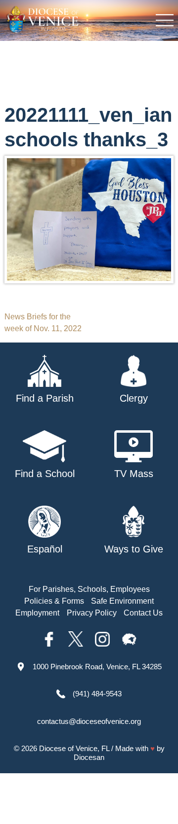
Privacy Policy (92, 613)
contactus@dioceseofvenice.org (89, 721)
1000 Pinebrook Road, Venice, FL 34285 (97, 666)
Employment (37, 613)
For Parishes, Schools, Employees (89, 589)
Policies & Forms (54, 601)
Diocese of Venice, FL (74, 748)
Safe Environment (122, 601)
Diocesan (89, 757)
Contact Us (143, 613)
